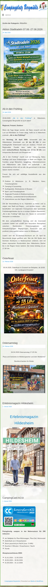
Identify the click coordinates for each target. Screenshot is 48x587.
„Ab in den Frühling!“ (22, 118)
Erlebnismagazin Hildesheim (17, 403)
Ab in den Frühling (12, 109)
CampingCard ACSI (13, 497)
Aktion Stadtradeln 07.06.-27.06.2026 (22, 29)
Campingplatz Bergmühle (12, 581)
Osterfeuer (8, 258)
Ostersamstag (10, 343)
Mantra (33, 581)
